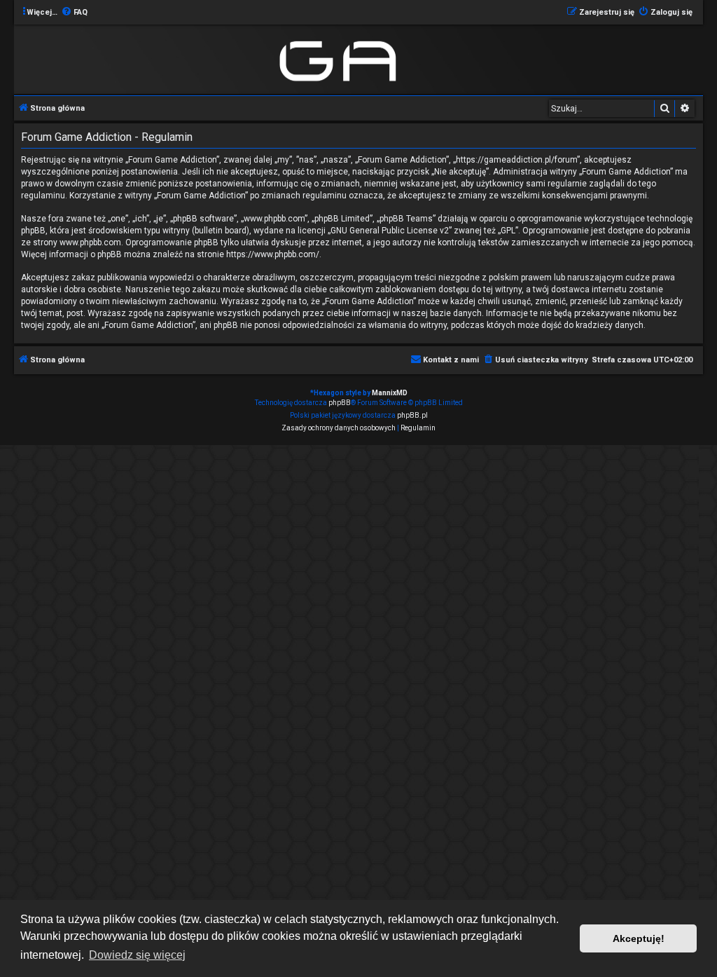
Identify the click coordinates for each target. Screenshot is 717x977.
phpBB (339, 402)
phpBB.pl (412, 415)
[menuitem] (74, 12)
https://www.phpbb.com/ (272, 254)
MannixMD (390, 393)
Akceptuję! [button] (638, 938)
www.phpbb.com (90, 242)
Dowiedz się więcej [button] (137, 955)
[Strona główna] (340, 59)
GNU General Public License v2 (389, 230)
